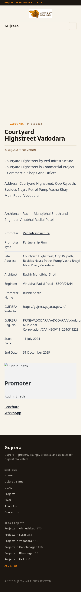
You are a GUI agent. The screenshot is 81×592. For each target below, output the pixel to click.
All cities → (13, 565)
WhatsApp (13, 412)
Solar (8, 500)
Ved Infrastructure (36, 233)
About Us (11, 506)
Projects (10, 494)
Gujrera (12, 26)
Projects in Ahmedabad (23, 528)
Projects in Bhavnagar (21, 553)
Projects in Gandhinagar (24, 547)
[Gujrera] (40, 13)
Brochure (12, 406)
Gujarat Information (22, 150)
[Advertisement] (40, 72)
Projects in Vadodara (21, 541)
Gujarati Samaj (14, 481)
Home (9, 475)
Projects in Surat (18, 534)
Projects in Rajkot (18, 559)
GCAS (8, 487)
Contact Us (12, 512)
